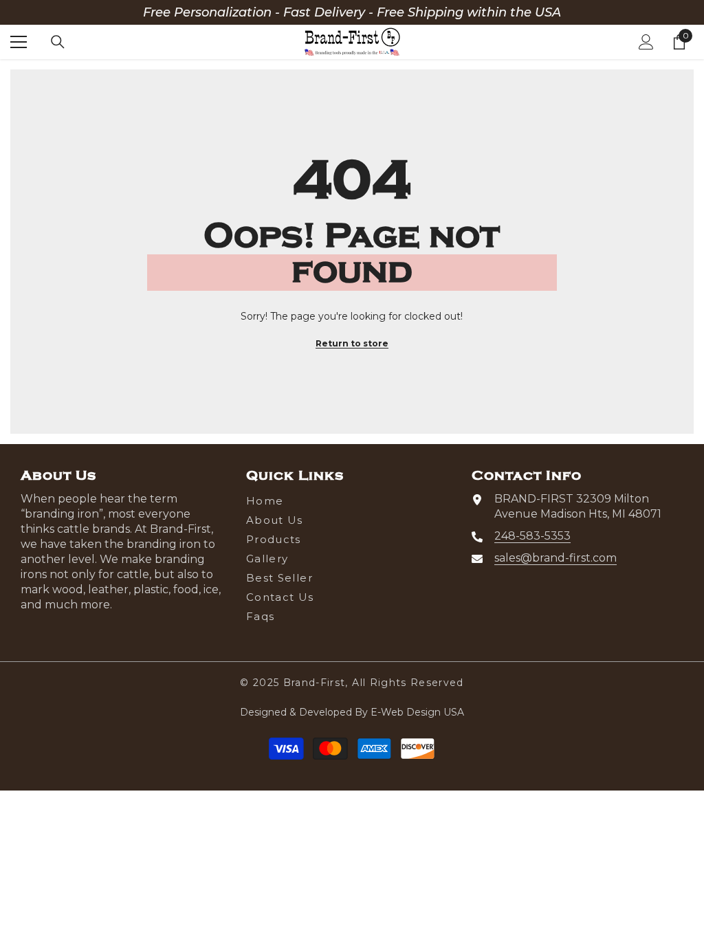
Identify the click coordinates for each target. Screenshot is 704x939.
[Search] (58, 42)
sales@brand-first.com (555, 557)
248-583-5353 (532, 535)
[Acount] (646, 41)
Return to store (352, 343)
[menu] (18, 42)
